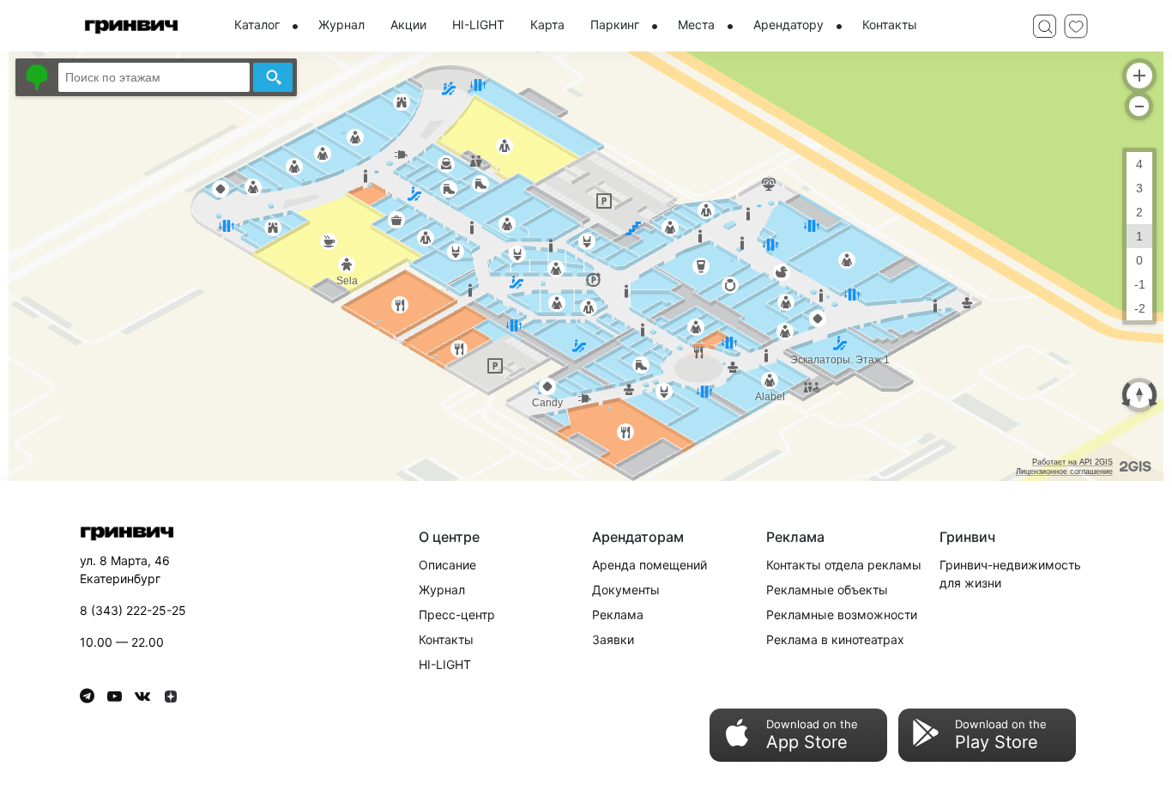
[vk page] (149, 695)
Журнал (442, 589)
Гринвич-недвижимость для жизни (1010, 573)
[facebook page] (93, 695)
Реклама (617, 614)
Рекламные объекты (827, 589)
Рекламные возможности (841, 614)
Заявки (613, 639)
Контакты (446, 639)
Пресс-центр (457, 614)
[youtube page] (121, 695)
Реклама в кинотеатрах (835, 639)
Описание (447, 564)
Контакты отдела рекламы (843, 564)
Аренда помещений (649, 564)
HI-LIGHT (445, 664)
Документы (626, 589)
